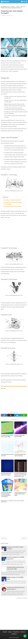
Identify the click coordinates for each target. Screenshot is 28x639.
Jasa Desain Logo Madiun (21, 598)
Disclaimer (22, 631)
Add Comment (10, 15)
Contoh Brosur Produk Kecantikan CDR (12, 200)
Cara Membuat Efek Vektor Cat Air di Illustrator (20, 455)
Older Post (24, 538)
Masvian (17, 637)
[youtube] (22, 1)
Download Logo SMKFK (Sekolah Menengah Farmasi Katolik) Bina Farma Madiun (6, 494)
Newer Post (4, 538)
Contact (10, 631)
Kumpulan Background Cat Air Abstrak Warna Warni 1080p (20, 494)
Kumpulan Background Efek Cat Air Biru (7, 455)
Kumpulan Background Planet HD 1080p (19, 436)
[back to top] (25, 636)
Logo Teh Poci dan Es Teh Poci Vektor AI (12, 206)
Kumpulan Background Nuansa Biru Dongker (6, 474)
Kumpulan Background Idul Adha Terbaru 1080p (7, 436)
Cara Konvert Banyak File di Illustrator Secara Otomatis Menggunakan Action (20, 475)
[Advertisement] (14, 27)
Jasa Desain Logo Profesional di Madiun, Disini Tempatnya (13, 203)
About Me (5, 631)
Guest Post (14, 633)
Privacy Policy (16, 631)
